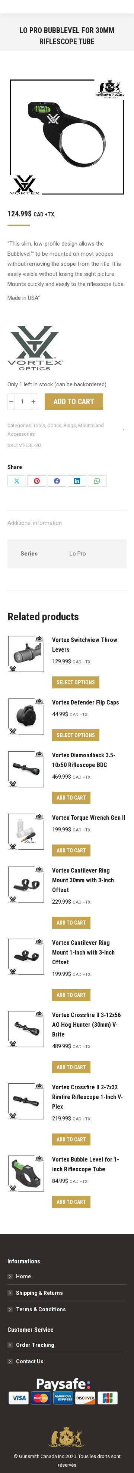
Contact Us (30, 1361)
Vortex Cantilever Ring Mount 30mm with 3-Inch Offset (83, 880)
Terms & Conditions (41, 1309)
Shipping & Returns (39, 1293)
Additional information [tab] (34, 523)
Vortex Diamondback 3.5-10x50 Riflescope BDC (83, 760)
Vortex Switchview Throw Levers (84, 644)
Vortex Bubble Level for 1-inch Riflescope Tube (85, 1164)
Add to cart (74, 401)
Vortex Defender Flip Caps (85, 702)
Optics (54, 425)
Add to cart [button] (71, 798)
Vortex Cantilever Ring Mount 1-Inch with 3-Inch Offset (83, 952)
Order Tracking (35, 1345)
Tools (39, 425)
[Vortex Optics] (35, 350)
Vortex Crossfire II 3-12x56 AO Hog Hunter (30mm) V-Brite (86, 1024)
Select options (76, 682)
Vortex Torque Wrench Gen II (88, 817)
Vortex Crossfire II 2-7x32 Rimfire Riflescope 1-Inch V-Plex (87, 1097)
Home (23, 1276)
